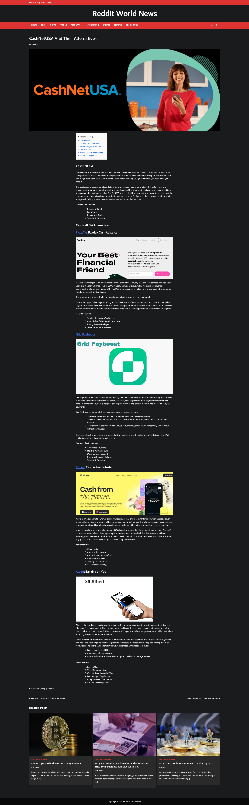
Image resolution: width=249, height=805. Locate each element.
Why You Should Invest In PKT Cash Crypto (184, 763)
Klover (80, 467)
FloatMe (81, 232)
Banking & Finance (46, 688)
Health (118, 25)
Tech (43, 25)
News (53, 25)
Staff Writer (35, 767)
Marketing (93, 25)
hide (90, 137)
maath (35, 44)
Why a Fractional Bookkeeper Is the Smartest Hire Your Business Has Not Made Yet (121, 765)
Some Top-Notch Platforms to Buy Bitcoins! (56, 763)
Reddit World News (124, 13)
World (63, 25)
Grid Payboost (86, 334)
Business (75, 25)
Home (34, 25)
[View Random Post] (212, 25)
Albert (80, 571)
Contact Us (132, 25)
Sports (106, 25)
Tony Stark (162, 767)
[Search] (217, 25)
